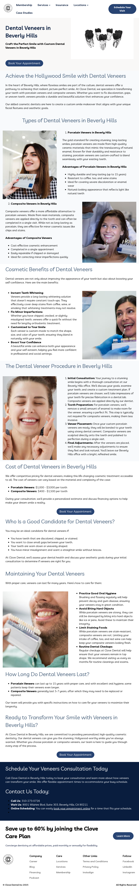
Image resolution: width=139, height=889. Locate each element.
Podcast (34, 877)
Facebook (128, 861)
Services (43, 5)
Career (33, 861)
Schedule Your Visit (122, 9)
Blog (32, 866)
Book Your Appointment (24, 63)
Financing (35, 872)
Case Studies (24, 12)
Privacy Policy (90, 866)
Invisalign (88, 872)
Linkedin (127, 866)
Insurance (62, 5)
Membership (24, 5)
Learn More (123, 836)
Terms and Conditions (95, 861)
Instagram (129, 872)
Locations (80, 5)
